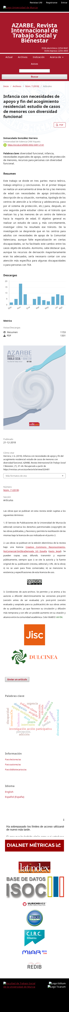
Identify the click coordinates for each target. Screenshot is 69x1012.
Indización (39, 57)
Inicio (6, 86)
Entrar (64, 2)
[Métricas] (34, 850)
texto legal (55, 551)
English (9, 791)
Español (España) (14, 796)
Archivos (22, 57)
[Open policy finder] (34, 633)
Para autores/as (13, 764)
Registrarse (51, 2)
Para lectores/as (13, 759)
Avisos (34, 63)
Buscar (34, 76)
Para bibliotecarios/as (15, 769)
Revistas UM (36, 2)
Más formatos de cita (16, 475)
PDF (61, 124)
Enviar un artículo (17, 679)
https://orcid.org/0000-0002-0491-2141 (26, 145)
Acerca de (56, 57)
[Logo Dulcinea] (34, 656)
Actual (9, 57)
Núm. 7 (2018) (32, 86)
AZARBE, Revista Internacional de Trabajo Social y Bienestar (34, 32)
